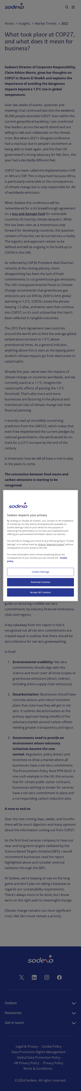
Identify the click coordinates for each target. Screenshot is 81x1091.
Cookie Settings (40, 571)
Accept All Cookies (40, 592)
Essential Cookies (40, 582)
